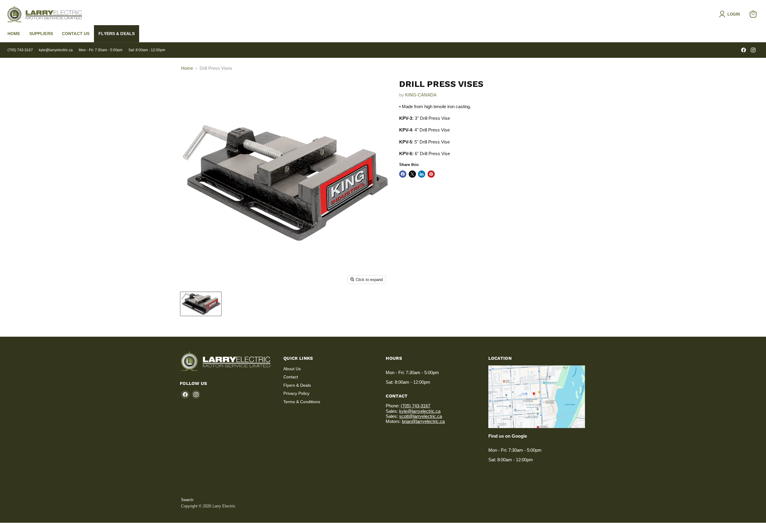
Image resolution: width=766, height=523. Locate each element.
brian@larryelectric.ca (423, 421)
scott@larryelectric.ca (420, 416)
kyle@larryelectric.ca (56, 50)
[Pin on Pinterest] (431, 174)
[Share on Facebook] (402, 174)
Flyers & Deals (116, 33)
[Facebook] (743, 50)
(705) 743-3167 (20, 50)
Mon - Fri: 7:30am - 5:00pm (100, 50)
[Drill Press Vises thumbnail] (200, 304)
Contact (290, 376)
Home (13, 33)
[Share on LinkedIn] (421, 174)
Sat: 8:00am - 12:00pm (146, 50)
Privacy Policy (296, 393)
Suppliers (41, 33)
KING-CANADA (421, 94)
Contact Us (75, 33)
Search (187, 500)
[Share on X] (412, 174)
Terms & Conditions (301, 401)
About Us (292, 368)
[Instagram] (753, 50)
